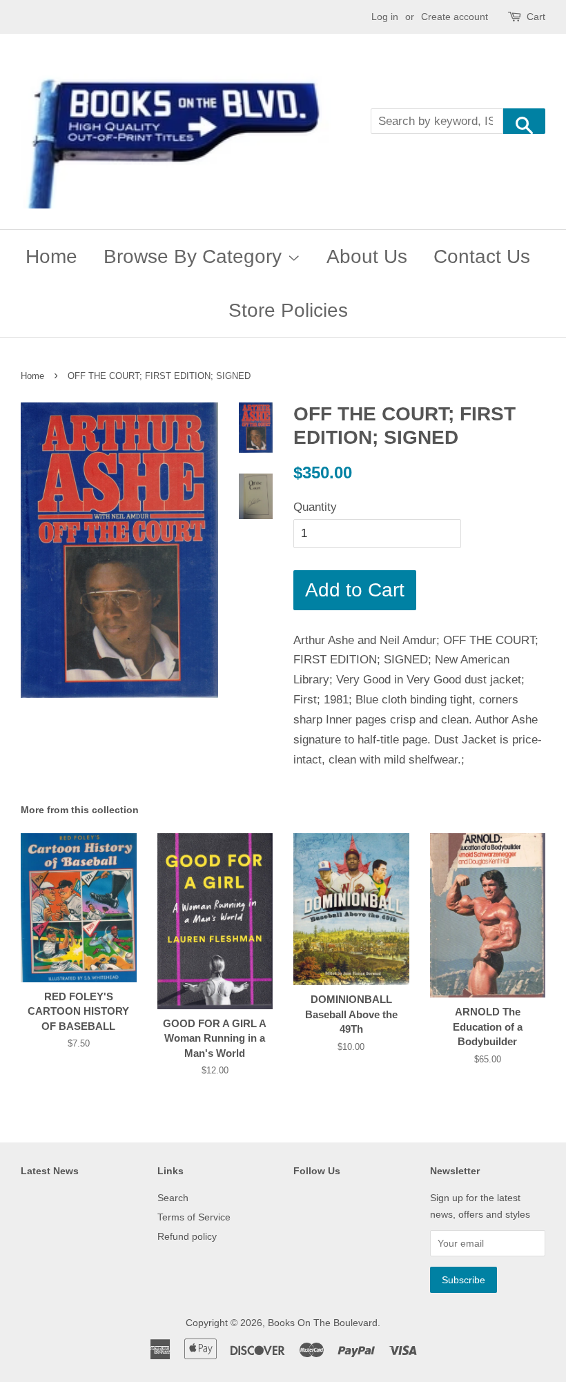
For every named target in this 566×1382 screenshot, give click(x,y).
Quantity (315, 507)
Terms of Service (194, 1217)
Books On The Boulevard (323, 1322)
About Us (366, 256)
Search (172, 1197)
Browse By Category (195, 256)
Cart (536, 16)
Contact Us (481, 256)
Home (51, 256)
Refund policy (187, 1236)
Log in (384, 16)
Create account (454, 16)
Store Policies (288, 310)
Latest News (50, 1170)
